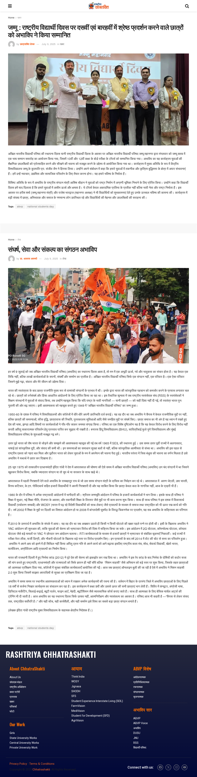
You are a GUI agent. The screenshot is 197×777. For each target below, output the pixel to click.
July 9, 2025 (48, 44)
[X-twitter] (168, 767)
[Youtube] (184, 767)
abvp (20, 206)
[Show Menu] (10, 6)
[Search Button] (187, 6)
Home (11, 17)
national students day (41, 206)
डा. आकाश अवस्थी (28, 258)
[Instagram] (176, 767)
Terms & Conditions (41, 763)
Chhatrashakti (41, 769)
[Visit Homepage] (98, 6)
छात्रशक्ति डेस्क (27, 44)
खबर (19, 17)
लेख (19, 239)
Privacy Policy (18, 763)
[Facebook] (160, 767)
